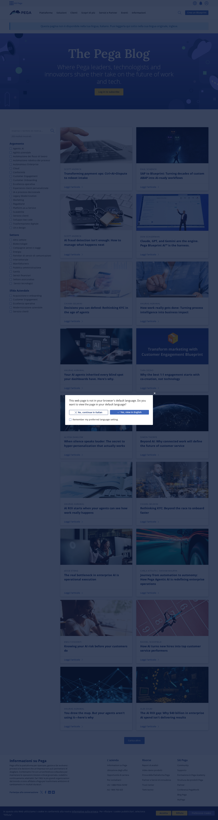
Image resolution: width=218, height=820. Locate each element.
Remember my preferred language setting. (95, 419)
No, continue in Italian (90, 412)
